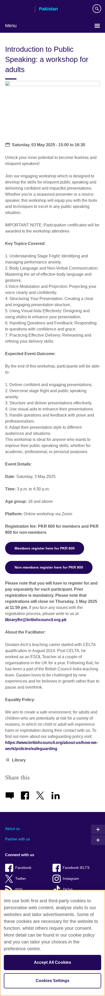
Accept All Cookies (52, 962)
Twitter (20, 879)
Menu (11, 25)
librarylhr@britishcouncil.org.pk (36, 620)
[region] (52, 943)
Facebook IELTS (76, 868)
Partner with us (17, 839)
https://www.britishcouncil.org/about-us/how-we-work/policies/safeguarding (51, 745)
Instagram (71, 879)
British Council (18, 9)
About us (12, 828)
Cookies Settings (53, 980)
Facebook (23, 868)
